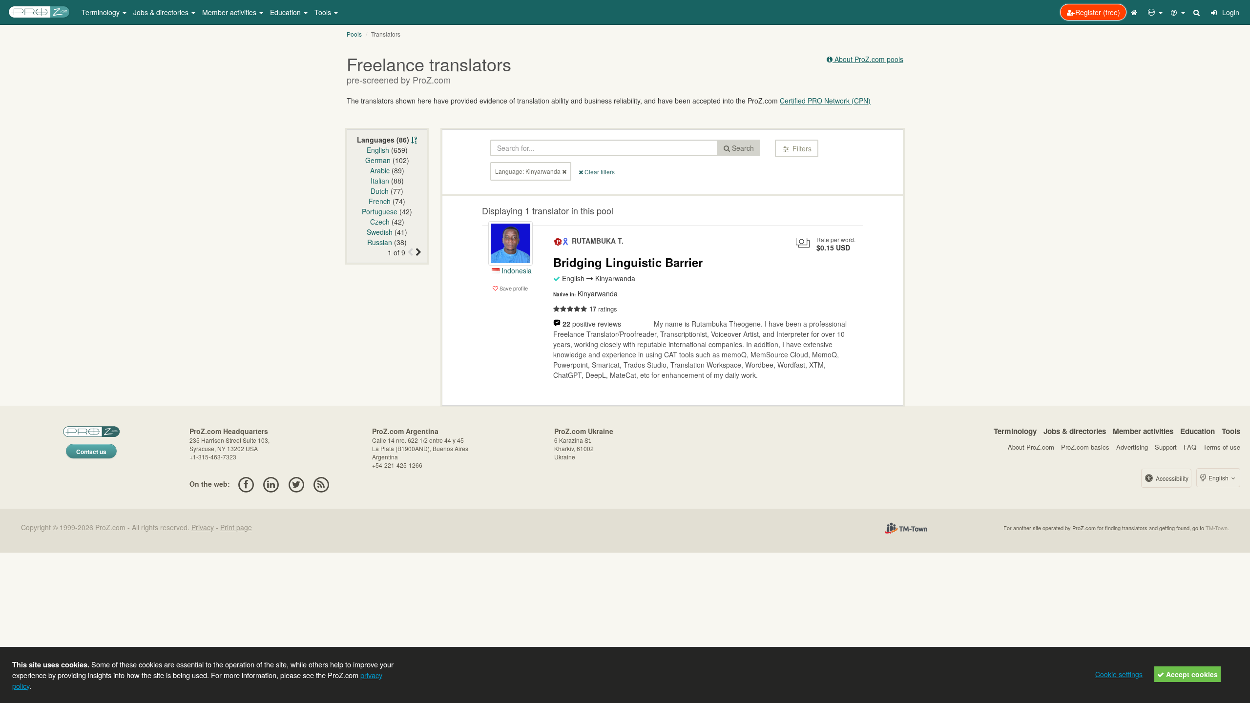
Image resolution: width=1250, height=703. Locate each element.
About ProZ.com (1031, 447)
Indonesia (516, 270)
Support (1166, 447)
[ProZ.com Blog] (321, 484)
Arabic (380, 170)
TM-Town (1217, 528)
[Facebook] (246, 484)
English (378, 150)
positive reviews (591, 324)
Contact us (91, 451)
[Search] (1197, 12)
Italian (380, 181)
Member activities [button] (230, 12)
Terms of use (1221, 447)
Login (1229, 12)
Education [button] (286, 12)
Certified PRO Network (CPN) (825, 100)
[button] (1155, 12)
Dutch (380, 191)
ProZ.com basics (1085, 447)
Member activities (1143, 431)
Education (1197, 431)
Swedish (380, 232)
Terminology (1015, 431)
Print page (236, 527)
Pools (354, 34)
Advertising (1132, 447)
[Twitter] (296, 484)
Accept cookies (1191, 674)
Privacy (202, 527)
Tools (1231, 431)
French (380, 201)
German (378, 160)
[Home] (1135, 12)
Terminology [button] (102, 12)
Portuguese (379, 211)
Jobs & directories (1074, 431)
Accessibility (1171, 478)
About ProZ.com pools (868, 59)
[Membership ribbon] (558, 241)
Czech (380, 222)
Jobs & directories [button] (161, 12)
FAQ (1190, 447)
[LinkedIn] (271, 484)
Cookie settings (1119, 674)
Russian (379, 242)
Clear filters (599, 171)
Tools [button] (323, 12)
